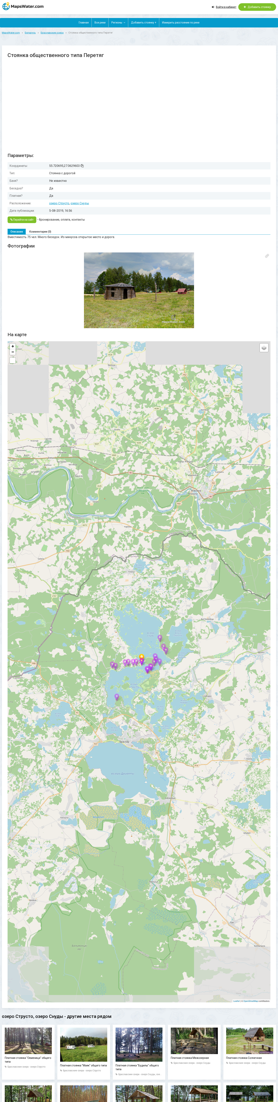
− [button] (13, 352)
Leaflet (236, 1000)
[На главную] (24, 6)
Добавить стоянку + (143, 22)
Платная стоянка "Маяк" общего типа (83, 1065)
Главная (84, 22)
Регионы (116, 22)
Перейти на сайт (23, 219)
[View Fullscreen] (13, 360)
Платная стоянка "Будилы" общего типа (137, 1067)
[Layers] (264, 348)
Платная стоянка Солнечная (244, 1057)
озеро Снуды (80, 203)
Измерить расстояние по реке (181, 22)
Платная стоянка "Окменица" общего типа (28, 1059)
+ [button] (13, 346)
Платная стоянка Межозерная (190, 1057)
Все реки (100, 22)
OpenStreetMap (250, 1000)
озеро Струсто (59, 203)
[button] (267, 256)
